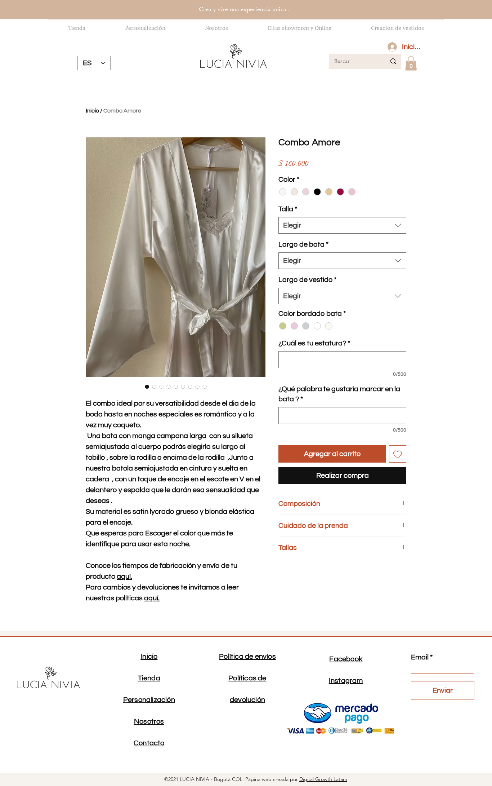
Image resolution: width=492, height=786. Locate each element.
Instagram (346, 680)
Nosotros (149, 721)
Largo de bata (303, 244)
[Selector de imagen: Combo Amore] (147, 386)
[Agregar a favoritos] (397, 454)
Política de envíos (247, 656)
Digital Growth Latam (323, 779)
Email (420, 657)
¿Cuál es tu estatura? (314, 343)
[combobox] (342, 225)
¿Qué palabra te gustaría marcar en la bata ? (339, 394)
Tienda (149, 678)
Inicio (92, 111)
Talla (287, 209)
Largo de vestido (307, 279)
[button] (411, 63)
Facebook (345, 659)
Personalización (149, 699)
